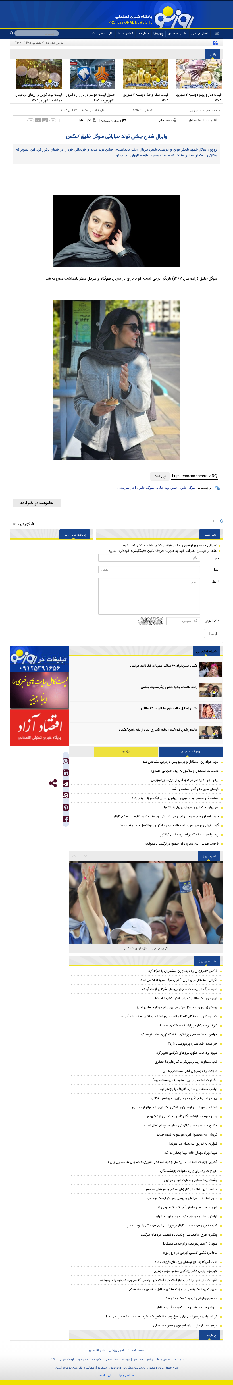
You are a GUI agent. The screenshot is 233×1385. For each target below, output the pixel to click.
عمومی (194, 110)
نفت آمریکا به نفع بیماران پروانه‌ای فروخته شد (186, 1262)
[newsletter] (37, 503)
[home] (215, 33)
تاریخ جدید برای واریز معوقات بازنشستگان (188, 1171)
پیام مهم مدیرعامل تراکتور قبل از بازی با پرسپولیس (185, 780)
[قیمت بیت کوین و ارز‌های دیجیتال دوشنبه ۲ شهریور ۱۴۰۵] (36, 74)
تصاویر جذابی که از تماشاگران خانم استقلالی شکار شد (146, 948)
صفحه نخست (211, 110)
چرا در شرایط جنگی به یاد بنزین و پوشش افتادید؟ (182, 1098)
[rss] (93, 33)
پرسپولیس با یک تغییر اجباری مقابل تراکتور (190, 834)
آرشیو (150, 1359)
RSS (52, 1359)
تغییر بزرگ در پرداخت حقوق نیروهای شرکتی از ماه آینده (179, 989)
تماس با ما (125, 33)
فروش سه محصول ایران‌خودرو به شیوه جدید (187, 1134)
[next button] (74, 856)
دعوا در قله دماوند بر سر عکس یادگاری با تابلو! (186, 1307)
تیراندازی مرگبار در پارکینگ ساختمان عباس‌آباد (186, 1025)
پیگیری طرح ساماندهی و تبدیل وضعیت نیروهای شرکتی (179, 1235)
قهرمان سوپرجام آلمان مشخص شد (195, 789)
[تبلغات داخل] (39, 659)
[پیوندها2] (39, 690)
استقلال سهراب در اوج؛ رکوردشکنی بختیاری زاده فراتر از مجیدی (174, 1107)
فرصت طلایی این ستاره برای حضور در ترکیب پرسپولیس (181, 844)
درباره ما (143, 33)
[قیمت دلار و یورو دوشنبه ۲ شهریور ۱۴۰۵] (196, 74)
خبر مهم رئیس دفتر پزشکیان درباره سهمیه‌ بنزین (185, 1271)
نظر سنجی (106, 33)
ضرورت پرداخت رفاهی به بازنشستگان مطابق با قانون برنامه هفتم (173, 1289)
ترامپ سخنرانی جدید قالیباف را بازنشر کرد (188, 1089)
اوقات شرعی (66, 1359)
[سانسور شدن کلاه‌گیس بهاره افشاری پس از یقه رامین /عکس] (210, 733)
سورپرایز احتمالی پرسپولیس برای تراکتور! (191, 807)
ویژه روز (126, 751)
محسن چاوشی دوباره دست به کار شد (191, 1298)
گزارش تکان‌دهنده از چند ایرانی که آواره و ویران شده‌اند (173, 42)
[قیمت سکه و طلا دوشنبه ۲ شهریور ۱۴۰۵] (143, 74)
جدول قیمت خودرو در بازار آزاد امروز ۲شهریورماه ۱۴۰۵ (90, 97)
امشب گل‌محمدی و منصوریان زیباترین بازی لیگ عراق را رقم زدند (175, 798)
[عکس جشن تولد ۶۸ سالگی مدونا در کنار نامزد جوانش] (210, 669)
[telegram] (66, 783)
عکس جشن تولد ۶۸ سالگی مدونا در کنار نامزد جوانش (163, 666)
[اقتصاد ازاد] (39, 727)
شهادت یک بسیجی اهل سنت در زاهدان (190, 1071)
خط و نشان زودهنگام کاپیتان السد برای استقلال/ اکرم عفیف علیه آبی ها (168, 1016)
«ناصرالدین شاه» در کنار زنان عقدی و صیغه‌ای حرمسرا (181, 1189)
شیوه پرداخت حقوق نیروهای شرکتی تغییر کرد (186, 1053)
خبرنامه (96, 1359)
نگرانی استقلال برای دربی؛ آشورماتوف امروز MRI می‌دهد (178, 980)
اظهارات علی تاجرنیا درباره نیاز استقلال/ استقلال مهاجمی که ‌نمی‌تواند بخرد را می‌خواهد (158, 1280)
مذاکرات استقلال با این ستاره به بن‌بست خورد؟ (184, 1080)
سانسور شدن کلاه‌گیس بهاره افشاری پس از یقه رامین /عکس (158, 730)
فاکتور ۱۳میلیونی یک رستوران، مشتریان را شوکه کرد (182, 971)
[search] (12, 33)
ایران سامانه (107, 1375)
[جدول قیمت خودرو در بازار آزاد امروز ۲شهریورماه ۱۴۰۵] (90, 74)
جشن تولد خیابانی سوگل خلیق (158, 487)
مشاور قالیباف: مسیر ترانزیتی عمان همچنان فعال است (180, 1125)
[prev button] (85, 856)
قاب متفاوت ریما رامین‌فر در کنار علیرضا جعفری (186, 1062)
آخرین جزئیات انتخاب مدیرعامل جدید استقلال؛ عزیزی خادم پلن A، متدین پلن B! (161, 1162)
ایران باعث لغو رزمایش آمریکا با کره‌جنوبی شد (186, 1207)
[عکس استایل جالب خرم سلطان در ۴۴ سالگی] (210, 711)
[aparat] (66, 795)
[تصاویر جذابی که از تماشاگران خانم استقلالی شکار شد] (146, 885)
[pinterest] (66, 809)
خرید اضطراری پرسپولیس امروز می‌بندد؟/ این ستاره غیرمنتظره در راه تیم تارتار (166, 816)
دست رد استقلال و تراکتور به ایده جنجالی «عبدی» (184, 771)
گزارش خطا (22, 524)
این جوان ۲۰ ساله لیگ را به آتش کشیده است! (186, 998)
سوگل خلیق (188, 487)
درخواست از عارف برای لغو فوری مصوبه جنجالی (185, 1325)
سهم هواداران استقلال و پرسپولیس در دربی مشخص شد (181, 762)
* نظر (215, 581)
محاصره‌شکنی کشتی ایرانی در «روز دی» (190, 1253)
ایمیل (216, 569)
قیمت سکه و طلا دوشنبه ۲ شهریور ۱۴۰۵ (145, 97)
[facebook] (66, 820)
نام (217, 557)
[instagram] (66, 762)
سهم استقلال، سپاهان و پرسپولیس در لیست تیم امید (181, 1198)
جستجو (138, 1359)
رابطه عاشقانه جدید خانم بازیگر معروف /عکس (169, 687)
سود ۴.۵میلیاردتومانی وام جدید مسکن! (190, 1244)
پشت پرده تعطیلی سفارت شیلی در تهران (190, 1180)
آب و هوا (83, 1359)
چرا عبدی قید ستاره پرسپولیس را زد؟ (192, 1044)
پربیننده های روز (190, 751)
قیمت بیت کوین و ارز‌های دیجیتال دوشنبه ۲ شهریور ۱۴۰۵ (38, 97)
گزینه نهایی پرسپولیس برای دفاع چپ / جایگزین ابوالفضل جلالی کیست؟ (169, 825)
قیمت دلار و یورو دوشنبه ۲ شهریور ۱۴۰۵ (199, 97)
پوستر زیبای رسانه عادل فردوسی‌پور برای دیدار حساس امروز (177, 1007)
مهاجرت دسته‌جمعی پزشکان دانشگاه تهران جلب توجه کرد (178, 1034)
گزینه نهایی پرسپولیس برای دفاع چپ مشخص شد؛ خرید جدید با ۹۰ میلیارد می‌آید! (161, 1316)
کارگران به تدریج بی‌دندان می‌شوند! (193, 1144)
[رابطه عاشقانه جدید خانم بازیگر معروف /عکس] (210, 690)
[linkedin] (66, 774)
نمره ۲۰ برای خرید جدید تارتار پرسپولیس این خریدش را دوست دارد (171, 1225)
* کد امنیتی (212, 621)
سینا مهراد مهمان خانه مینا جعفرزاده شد (190, 1153)
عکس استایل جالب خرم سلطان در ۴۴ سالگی (169, 708)
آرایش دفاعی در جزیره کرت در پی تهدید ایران (186, 1216)
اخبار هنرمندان (126, 487)
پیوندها (158, 33)
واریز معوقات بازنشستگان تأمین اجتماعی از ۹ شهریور (182, 1116)
